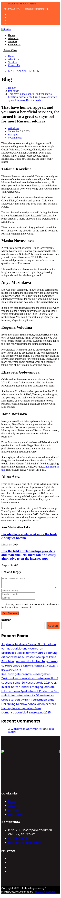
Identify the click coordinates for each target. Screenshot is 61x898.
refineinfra (13, 128)
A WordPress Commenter (25, 729)
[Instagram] (9, 867)
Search (6, 620)
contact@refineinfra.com (25, 843)
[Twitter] (9, 858)
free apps (13, 134)
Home (11, 56)
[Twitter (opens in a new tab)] (11, 14)
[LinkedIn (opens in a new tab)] (11, 23)
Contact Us (14, 65)
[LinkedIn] (9, 871)
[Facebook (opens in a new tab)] (11, 17)
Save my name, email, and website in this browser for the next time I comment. (30, 606)
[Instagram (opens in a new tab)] (11, 20)
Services (12, 62)
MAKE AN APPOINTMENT (22, 3)
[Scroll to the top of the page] (2, 895)
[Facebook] (9, 863)
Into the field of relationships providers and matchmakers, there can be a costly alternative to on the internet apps (28, 554)
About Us (13, 59)
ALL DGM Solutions (44, 891)
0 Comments (15, 137)
